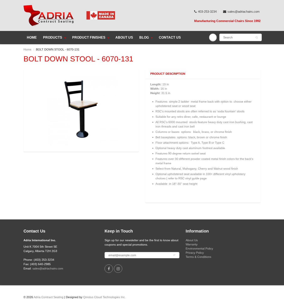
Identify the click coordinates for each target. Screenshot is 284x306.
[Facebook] (109, 268)
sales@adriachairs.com (243, 11)
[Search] (256, 37)
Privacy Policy (195, 252)
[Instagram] (118, 268)
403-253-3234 (207, 11)
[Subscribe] (174, 255)
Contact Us (170, 37)
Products (52, 37)
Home (32, 37)
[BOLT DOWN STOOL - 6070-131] (81, 109)
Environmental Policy (199, 248)
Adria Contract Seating (48, 297)
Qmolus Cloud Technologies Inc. (104, 297)
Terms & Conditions (198, 256)
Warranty (192, 244)
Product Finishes (88, 37)
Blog (144, 37)
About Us (124, 37)
